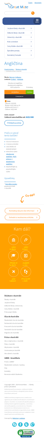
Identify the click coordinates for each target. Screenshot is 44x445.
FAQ (5, 368)
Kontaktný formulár (14, 55)
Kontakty (7, 371)
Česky (30, 3)
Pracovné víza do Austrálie (13, 326)
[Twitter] (26, 424)
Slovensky (38, 3)
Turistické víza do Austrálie (13, 330)
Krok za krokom (12, 42)
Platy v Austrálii (9, 344)
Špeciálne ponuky (13, 51)
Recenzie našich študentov (13, 374)
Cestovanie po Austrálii (12, 350)
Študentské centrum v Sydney (14, 365)
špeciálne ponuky (11, 184)
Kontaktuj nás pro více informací (22, 211)
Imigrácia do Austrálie (11, 333)
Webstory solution (19, 418)
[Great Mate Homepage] (16, 5)
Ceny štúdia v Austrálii (15, 46)
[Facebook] (20, 424)
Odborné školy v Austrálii (15, 33)
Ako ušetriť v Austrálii (11, 353)
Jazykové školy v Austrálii (16, 28)
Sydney (13, 79)
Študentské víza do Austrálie (14, 320)
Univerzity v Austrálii (14, 37)
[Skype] (14, 424)
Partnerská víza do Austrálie (13, 323)
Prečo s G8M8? (9, 362)
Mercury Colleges (15, 77)
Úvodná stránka (9, 69)
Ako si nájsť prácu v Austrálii (13, 341)
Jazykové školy (9, 303)
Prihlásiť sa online (14, 123)
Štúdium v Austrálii (21, 69)
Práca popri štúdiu (10, 312)
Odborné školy (9, 306)
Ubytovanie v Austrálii (11, 347)
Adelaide (20, 79)
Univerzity (19, 306)
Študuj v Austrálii (9, 299)
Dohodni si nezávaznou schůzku (21, 217)
